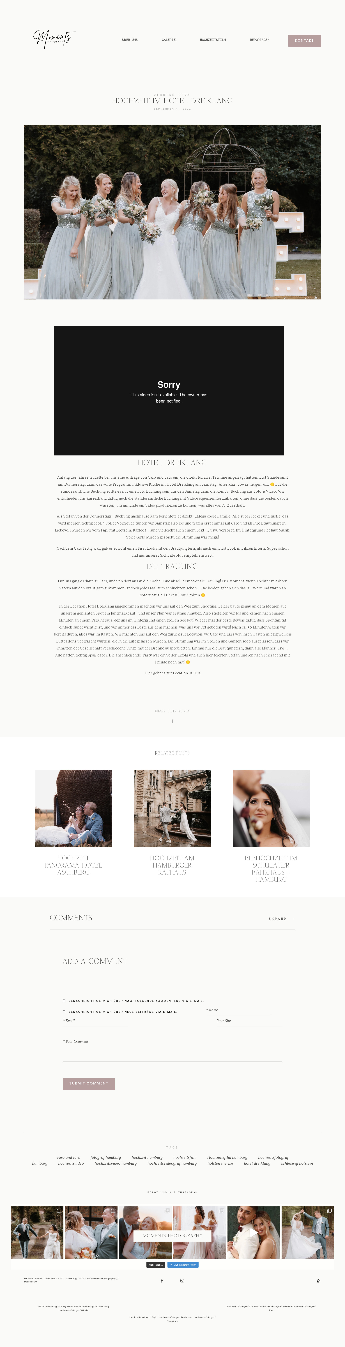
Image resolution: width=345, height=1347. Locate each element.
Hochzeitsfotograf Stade (74, 1310)
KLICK (195, 673)
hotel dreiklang (257, 1163)
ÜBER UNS (130, 40)
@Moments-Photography (172, 1236)
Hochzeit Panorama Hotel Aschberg (73, 827)
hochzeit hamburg (147, 1157)
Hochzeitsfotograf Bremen (276, 1307)
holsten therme (220, 1163)
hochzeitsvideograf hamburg (172, 1163)
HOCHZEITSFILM (213, 40)
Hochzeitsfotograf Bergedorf (55, 1307)
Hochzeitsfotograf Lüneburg (92, 1307)
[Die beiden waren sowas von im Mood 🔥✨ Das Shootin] (253, 1232)
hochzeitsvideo (71, 1163)
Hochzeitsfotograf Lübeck (242, 1307)
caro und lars (68, 1157)
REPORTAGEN (260, 40)
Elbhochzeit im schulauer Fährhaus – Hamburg (271, 827)
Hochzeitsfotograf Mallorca (175, 1317)
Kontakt (304, 40)
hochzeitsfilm (184, 1157)
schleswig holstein (297, 1163)
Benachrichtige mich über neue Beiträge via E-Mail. (122, 1012)
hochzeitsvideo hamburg (116, 1163)
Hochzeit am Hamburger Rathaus (172, 827)
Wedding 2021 (172, 95)
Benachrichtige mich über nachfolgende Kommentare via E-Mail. (136, 1001)
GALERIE (169, 40)
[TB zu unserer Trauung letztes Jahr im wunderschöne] (37, 1232)
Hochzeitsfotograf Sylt (143, 1317)
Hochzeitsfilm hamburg (227, 1157)
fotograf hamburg (106, 1157)
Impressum (30, 1282)
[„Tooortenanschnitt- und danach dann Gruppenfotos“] (308, 1232)
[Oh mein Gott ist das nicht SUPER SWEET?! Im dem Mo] (91, 1232)
